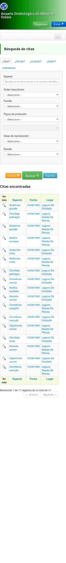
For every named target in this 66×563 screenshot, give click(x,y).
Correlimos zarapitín (15, 306)
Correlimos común (15, 280)
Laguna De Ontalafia (48, 206)
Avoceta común (13, 297)
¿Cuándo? (36, 61)
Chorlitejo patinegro (14, 215)
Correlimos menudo (15, 318)
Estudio (8, 149)
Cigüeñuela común (15, 327)
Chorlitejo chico (14, 339)
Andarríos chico (14, 251)
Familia (8, 101)
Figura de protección (15, 114)
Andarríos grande (14, 206)
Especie (8, 76)
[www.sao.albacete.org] (4, 6)
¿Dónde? (20, 61)
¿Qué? (6, 61)
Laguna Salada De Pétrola (47, 217)
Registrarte (41, 24)
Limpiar (12, 175)
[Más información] (4, 205)
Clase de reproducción (16, 136)
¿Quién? (51, 61)
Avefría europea (14, 239)
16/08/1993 (33, 205)
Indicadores (8, 67)
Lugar (49, 200)
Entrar (57, 24)
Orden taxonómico (14, 89)
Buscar (31, 175)
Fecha (33, 200)
